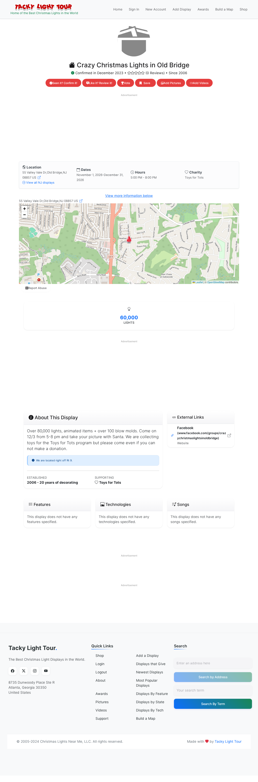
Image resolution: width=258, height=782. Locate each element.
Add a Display (147, 656)
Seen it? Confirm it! (64, 83)
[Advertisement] (129, 127)
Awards (203, 9)
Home (117, 9)
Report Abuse (37, 288)
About (100, 680)
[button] (129, 240)
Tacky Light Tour (32, 647)
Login (100, 664)
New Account (156, 9)
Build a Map (224, 9)
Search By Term (213, 704)
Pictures (102, 702)
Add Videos (201, 83)
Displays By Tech (149, 710)
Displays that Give (150, 664)
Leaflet (199, 282)
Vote (127, 83)
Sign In (134, 9)
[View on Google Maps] (39, 177)
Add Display (182, 9)
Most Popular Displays (146, 682)
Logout (101, 672)
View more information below (129, 196)
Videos (101, 710)
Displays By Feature (152, 694)
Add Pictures (172, 83)
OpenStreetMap (216, 282)
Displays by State (150, 702)
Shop (244, 9)
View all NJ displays (39, 182)
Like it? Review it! (100, 83)
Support (102, 718)
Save (147, 83)
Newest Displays (149, 672)
